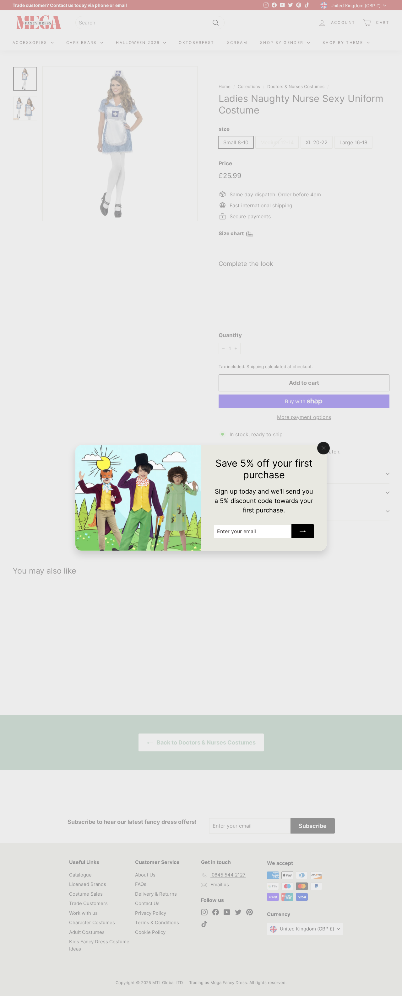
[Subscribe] (302, 531)
